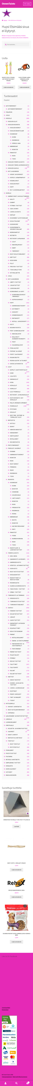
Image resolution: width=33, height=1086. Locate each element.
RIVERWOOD (15, 140)
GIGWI (12, 373)
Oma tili (5, 1083)
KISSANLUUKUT (14, 180)
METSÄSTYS (13, 235)
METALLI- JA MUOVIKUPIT (19, 321)
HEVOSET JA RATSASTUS (15, 706)
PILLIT (12, 263)
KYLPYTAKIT (13, 691)
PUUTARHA (9, 756)
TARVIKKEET (15, 251)
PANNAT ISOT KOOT (15, 652)
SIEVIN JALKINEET (11, 769)
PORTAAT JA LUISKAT (16, 351)
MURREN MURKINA (17, 538)
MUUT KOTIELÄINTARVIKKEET (16, 710)
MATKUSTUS (11, 420)
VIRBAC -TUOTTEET (15, 592)
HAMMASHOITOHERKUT (17, 454)
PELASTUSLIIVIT (14, 655)
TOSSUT (12, 700)
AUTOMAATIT (16, 309)
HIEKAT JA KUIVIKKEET (16, 174)
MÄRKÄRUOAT (14, 146)
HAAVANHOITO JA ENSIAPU (17, 559)
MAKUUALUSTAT (16, 334)
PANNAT (12, 634)
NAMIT (14, 248)
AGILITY (12, 199)
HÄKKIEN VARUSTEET (16, 429)
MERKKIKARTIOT (15, 232)
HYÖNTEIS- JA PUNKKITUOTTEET (19, 565)
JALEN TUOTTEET (15, 620)
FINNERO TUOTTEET (16, 611)
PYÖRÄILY (12, 658)
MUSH (13, 155)
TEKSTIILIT (11, 741)
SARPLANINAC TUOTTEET (13, 763)
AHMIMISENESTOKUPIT (18, 306)
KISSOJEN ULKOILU (13, 168)
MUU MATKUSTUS (15, 442)
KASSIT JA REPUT (13, 734)
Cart (25, 1082)
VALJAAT (12, 670)
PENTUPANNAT (16, 649)
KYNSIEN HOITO (14, 598)
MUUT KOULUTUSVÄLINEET (17, 254)
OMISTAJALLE (10, 725)
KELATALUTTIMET (15, 628)
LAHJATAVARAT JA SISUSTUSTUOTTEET (17, 716)
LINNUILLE (9, 719)
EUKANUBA (15, 492)
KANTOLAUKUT (14, 436)
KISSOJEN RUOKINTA (14, 124)
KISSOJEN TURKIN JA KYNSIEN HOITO (18, 165)
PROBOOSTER (16, 507)
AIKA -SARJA (13, 556)
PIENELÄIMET (10, 750)
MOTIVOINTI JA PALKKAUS (17, 238)
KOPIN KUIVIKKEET (17, 299)
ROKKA (14, 514)
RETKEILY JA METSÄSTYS (12, 759)
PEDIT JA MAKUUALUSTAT (17, 331)
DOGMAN (12, 451)
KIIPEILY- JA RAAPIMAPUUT (17, 177)
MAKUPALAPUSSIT (17, 245)
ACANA (14, 137)
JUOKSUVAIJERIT (15, 288)
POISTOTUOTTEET (11, 753)
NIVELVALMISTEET (15, 575)
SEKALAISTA (9, 766)
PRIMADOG (13, 467)
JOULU (8, 115)
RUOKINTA (11, 479)
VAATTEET (11, 677)
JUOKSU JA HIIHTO (15, 212)
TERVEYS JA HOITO (13, 553)
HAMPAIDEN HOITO (15, 562)
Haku (16, 1083)
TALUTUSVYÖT (14, 667)
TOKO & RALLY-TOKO (16, 270)
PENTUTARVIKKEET (13, 445)
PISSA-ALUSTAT (14, 348)
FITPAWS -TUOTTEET (16, 205)
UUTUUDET (9, 772)
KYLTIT (12, 324)
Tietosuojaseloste (7, 1077)
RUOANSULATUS (14, 583)
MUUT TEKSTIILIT (15, 744)
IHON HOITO (13, 568)
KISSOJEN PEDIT (14, 184)
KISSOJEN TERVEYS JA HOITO (16, 162)
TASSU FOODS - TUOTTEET (17, 589)
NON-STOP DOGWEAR (16, 631)
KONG (11, 382)
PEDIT (14, 342)
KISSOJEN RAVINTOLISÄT (17, 131)
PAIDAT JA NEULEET (15, 694)
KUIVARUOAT (13, 134)
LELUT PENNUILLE (15, 392)
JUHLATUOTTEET (15, 285)
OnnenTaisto (8, 3)
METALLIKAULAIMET (18, 637)
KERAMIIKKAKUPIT (17, 315)
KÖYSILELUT (13, 385)
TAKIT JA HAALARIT (15, 697)
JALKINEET (11, 731)
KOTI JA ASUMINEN (13, 171)
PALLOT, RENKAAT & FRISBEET (18, 403)
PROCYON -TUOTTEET (16, 266)
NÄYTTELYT (13, 257)
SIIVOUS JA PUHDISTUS (16, 363)
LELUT (14, 241)
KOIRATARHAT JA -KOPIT (17, 291)
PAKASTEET (13, 152)
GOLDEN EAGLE (16, 495)
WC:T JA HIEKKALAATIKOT (17, 190)
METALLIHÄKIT (14, 439)
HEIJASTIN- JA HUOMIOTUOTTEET (18, 728)
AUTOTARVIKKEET (11, 106)
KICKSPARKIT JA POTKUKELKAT (19, 218)
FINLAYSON (9, 112)
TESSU (14, 159)
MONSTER (15, 149)
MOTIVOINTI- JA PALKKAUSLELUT (19, 395)
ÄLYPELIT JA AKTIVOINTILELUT (18, 370)
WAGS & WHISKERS (11, 775)
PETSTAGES (13, 409)
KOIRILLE (8, 193)
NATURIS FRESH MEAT (18, 526)
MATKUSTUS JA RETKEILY (15, 738)
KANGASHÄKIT (14, 433)
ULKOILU (10, 607)
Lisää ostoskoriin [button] (8, 87)
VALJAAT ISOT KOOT (15, 673)
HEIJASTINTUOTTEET (16, 614)
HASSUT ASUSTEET (15, 680)
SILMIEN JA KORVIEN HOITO (18, 586)
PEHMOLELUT (14, 406)
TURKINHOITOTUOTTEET (17, 601)
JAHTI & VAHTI (16, 498)
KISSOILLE (9, 118)
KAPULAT (12, 215)
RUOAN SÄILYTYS (14, 357)
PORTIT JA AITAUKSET (16, 354)
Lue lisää (16, 826)
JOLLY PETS (13, 376)
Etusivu (5, 20)
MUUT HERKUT (14, 464)
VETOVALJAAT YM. (15, 273)
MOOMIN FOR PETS (15, 327)
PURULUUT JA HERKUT (14, 448)
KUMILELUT (13, 388)
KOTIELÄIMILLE (10, 703)
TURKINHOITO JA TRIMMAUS (16, 595)
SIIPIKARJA (11, 713)
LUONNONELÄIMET (11, 722)
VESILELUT (13, 412)
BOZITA (14, 520)
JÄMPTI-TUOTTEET (15, 282)
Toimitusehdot (6, 1007)
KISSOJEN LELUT (12, 121)
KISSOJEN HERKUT (15, 127)
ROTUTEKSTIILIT (15, 747)
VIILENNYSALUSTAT (17, 345)
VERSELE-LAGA (16, 143)
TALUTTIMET (13, 664)
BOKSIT (12, 426)
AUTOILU (12, 423)
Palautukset (5, 1009)
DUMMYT (12, 202)
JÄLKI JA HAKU (14, 208)
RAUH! (12, 470)
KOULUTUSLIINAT (15, 221)
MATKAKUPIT (16, 318)
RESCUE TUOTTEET (15, 661)
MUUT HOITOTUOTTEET (17, 571)
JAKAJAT (12, 617)
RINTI (13, 529)
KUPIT (12, 187)
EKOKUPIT (15, 312)
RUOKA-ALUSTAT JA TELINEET (18, 360)
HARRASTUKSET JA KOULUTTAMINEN (18, 196)
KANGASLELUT (14, 379)
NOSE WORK (13, 260)
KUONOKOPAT (14, 224)
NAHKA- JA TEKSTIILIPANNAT (20, 641)
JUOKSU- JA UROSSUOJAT (17, 688)
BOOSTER (15, 489)
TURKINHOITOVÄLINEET (17, 604)
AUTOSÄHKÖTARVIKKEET (15, 109)
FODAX (14, 535)
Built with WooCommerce (20, 1077)
